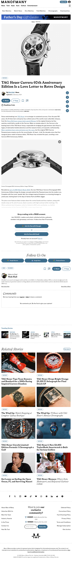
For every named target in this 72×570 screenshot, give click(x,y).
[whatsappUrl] (41, 496)
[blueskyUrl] (36, 496)
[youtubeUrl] (25, 496)
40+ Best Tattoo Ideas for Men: (36, 336)
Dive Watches (29, 11)
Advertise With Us (7, 511)
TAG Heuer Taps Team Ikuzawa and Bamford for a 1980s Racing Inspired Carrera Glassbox (16, 381)
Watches (38, 21)
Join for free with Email (31, 234)
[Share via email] (67, 110)
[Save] (22, 100)
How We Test (5, 529)
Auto (17, 5)
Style (13, 5)
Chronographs (53, 11)
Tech (8, 5)
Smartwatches (65, 11)
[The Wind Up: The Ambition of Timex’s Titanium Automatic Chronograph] (4, 334)
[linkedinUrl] (52, 496)
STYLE (53, 332)
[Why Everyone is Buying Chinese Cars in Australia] (67, 334)
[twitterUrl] (15, 496)
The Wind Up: (14, 336)
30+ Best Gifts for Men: (56, 335)
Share (7, 101)
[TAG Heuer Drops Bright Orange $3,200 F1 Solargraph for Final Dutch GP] (54, 363)
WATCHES (5, 78)
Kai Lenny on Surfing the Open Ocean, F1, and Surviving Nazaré (16, 480)
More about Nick (5, 286)
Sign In (40, 238)
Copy (16, 101)
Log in (22, 297)
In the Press (5, 522)
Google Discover (14, 260)
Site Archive (67, 529)
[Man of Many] (36, 536)
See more (67, 349)
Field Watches (41, 11)
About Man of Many (66, 286)
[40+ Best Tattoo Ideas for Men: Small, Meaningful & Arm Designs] (25, 334)
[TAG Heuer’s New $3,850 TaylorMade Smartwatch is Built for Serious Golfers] (54, 429)
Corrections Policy (65, 511)
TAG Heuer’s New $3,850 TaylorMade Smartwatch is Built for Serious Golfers (52, 447)
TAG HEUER (10, 268)
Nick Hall (11, 92)
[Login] (69, 2)
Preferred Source (60, 260)
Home (33, 21)
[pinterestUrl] (62, 496)
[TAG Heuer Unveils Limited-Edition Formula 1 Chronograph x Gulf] (18, 429)
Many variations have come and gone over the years (18, 130)
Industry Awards (6, 518)
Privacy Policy (38, 241)
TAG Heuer (21, 116)
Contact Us (5, 526)
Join (27, 297)
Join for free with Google (33, 226)
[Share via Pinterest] (68, 69)
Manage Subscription (64, 526)
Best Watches (6, 11)
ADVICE (33, 332)
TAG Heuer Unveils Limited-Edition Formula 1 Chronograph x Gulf (17, 447)
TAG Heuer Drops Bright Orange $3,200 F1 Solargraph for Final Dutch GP (52, 381)
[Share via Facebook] (68, 61)
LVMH (4, 268)
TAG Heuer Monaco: (53, 481)
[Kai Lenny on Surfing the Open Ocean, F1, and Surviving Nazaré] (18, 463)
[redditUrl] (57, 496)
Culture (23, 5)
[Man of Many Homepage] (18, 2)
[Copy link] (68, 73)
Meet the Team (6, 515)
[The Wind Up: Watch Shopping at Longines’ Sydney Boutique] (18, 397)
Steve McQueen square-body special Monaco (21, 121)
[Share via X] (68, 65)
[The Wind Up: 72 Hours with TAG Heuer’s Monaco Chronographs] (54, 397)
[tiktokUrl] (31, 496)
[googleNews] (46, 496)
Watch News (18, 11)
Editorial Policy (66, 507)
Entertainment (32, 5)
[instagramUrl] (20, 496)
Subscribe (64, 2)
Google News (37, 260)
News (3, 5)
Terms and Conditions (64, 522)
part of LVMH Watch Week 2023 (19, 190)
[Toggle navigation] (69, 6)
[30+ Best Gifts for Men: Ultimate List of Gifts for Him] (46, 334)
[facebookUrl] (10, 496)
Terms (31, 241)
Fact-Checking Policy (64, 515)
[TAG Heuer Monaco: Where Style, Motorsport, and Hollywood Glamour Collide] (54, 463)
